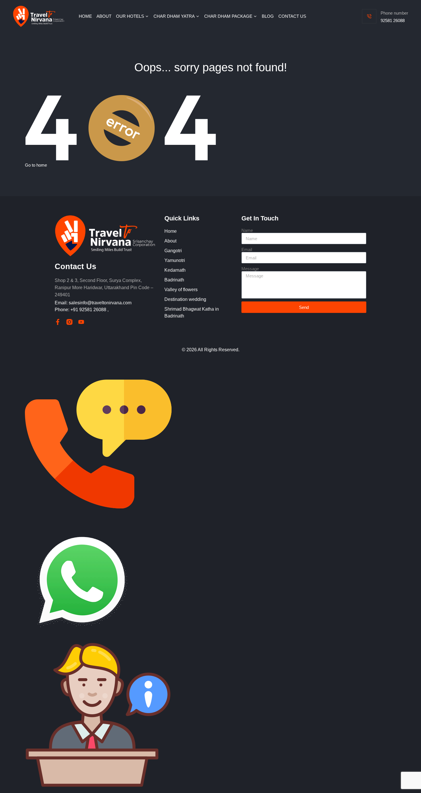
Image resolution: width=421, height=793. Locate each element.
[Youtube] (81, 322)
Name (247, 230)
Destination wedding (185, 299)
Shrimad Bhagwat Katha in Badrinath (191, 312)
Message (250, 268)
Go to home (36, 165)
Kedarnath (175, 270)
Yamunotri (174, 260)
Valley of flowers (181, 289)
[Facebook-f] (58, 322)
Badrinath (174, 279)
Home (170, 231)
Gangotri (173, 250)
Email (246, 249)
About (170, 240)
